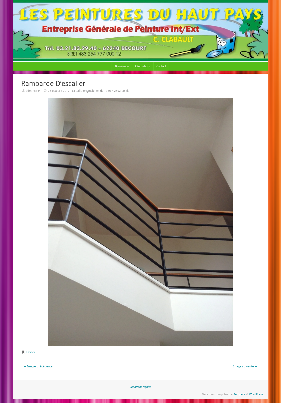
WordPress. (256, 394)
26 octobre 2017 (59, 91)
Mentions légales (140, 387)
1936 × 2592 (112, 91)
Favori (30, 352)
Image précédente (39, 366)
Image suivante (243, 366)
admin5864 (33, 91)
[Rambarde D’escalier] (140, 222)
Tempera (239, 394)
